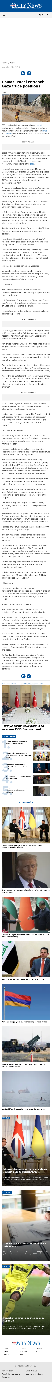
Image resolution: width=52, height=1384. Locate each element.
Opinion (39, 1348)
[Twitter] (29, 73)
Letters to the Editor (34, 1374)
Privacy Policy (7, 1371)
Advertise (6, 1377)
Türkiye (7, 1348)
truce (38, 125)
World (12, 63)
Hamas (9, 134)
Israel (44, 131)
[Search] (40, 15)
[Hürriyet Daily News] (26, 6)
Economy (23, 1348)
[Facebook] (23, 73)
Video (6, 1355)
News (4, 63)
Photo (22, 1355)
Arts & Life (24, 1351)
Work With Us (31, 1371)
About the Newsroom (11, 1374)
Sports (38, 1351)
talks (32, 164)
